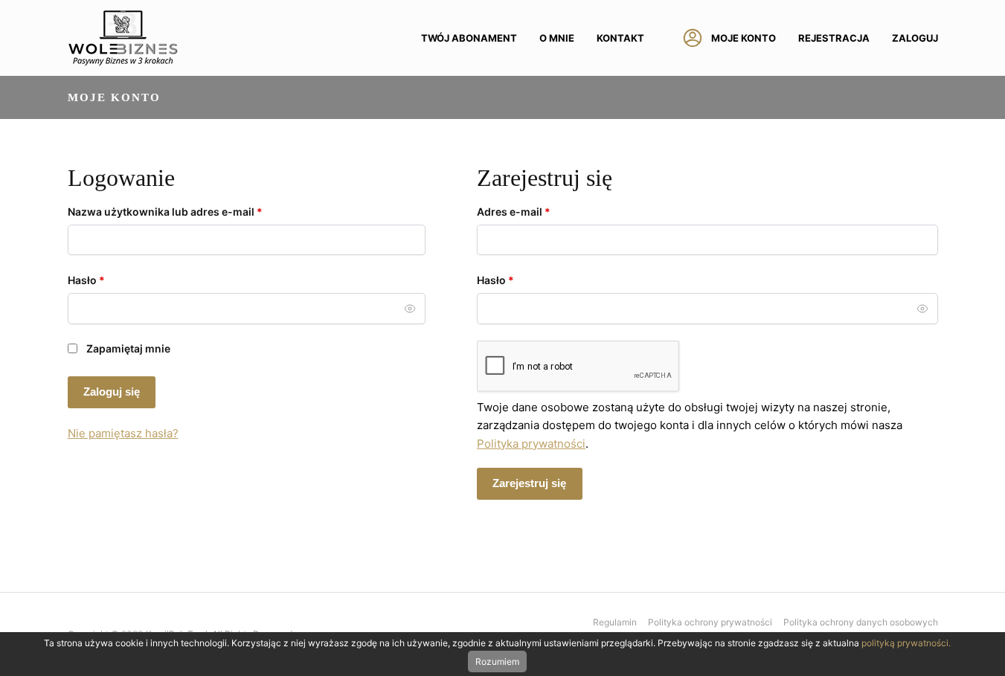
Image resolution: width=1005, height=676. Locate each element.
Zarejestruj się (529, 483)
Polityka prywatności (531, 444)
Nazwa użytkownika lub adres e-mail (193, 211)
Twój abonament (469, 38)
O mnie (556, 38)
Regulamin (615, 622)
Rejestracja (834, 38)
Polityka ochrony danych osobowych (860, 622)
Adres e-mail (542, 211)
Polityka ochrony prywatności (710, 622)
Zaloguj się (111, 391)
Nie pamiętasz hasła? (123, 433)
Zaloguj (915, 38)
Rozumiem (497, 661)
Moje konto (743, 38)
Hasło (114, 279)
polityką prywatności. (906, 642)
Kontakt (620, 38)
